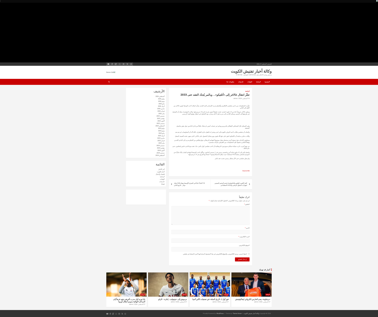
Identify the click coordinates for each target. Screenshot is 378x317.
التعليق (247, 204)
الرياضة (258, 82)
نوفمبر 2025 (161, 118)
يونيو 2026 (161, 101)
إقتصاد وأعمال (160, 174)
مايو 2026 (162, 104)
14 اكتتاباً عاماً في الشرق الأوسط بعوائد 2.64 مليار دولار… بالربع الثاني (189, 184)
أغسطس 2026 (160, 96)
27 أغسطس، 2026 (264, 302)
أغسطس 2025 (160, 126)
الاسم (247, 228)
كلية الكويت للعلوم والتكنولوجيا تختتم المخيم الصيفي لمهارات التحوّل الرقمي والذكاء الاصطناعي (230, 184)
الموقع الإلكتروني (244, 245)
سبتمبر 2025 (161, 123)
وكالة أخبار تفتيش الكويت (251, 71)
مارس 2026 (161, 109)
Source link (246, 171)
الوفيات (249, 82)
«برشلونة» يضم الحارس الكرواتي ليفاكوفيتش (252, 299)
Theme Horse (237, 313)
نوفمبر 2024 (161, 148)
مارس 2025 (161, 138)
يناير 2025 (161, 143)
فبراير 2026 (161, 111)
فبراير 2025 (161, 140)
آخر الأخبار (161, 169)
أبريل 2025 (161, 136)
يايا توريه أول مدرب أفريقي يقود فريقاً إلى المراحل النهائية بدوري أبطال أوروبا (129, 300)
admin (235, 98)
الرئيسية (267, 82)
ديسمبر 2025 (161, 116)
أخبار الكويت (161, 172)
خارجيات (240, 82)
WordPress (220, 313)
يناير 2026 (161, 113)
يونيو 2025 (161, 131)
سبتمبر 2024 (161, 153)
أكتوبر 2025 (161, 121)
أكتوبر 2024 (161, 150)
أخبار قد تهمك (264, 270)
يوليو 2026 (161, 99)
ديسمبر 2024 (161, 145)
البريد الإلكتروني (244, 237)
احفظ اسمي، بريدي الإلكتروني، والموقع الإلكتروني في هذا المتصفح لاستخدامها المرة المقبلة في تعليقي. (215, 254)
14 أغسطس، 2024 (244, 98)
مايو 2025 (162, 133)
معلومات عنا (230, 82)
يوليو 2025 (161, 128)
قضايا (163, 184)
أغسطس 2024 (160, 155)
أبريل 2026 (161, 106)
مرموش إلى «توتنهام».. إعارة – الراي (172, 299)
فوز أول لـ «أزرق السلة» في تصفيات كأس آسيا (210, 299)
